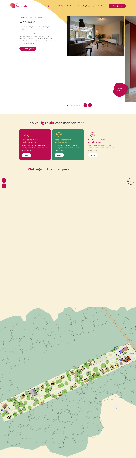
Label (26, 155)
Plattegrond (29, 49)
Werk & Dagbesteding (85, 6)
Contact (101, 6)
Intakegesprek (117, 6)
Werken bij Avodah (65, 6)
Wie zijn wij (48, 6)
